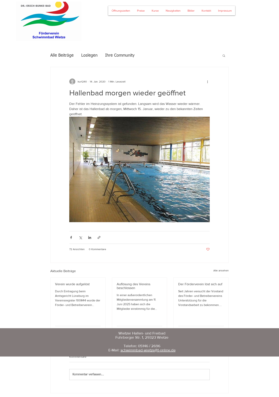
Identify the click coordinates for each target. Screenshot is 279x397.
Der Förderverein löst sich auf (200, 284)
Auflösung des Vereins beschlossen (133, 286)
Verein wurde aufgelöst (72, 284)
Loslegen (89, 55)
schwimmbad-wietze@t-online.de (148, 350)
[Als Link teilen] (99, 237)
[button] (224, 55)
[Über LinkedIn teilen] (89, 237)
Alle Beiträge (62, 55)
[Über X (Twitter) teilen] (80, 237)
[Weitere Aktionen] (207, 81)
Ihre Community (120, 55)
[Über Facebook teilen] (71, 237)
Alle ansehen (221, 270)
